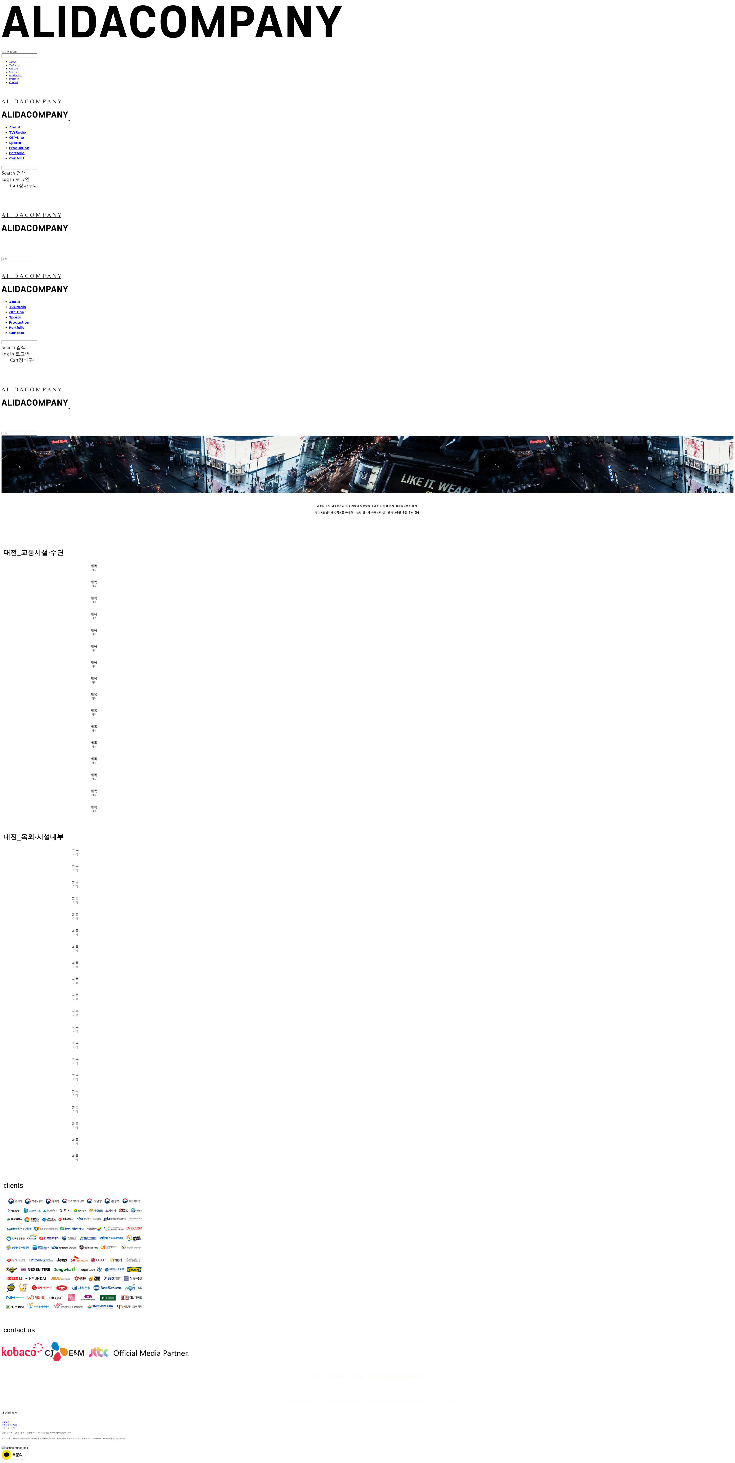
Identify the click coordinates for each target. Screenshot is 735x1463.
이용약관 (5, 1422)
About (12, 61)
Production (15, 75)
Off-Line (13, 68)
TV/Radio (14, 65)
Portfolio (14, 79)
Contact (13, 82)
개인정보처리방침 (9, 1425)
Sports (13, 72)
